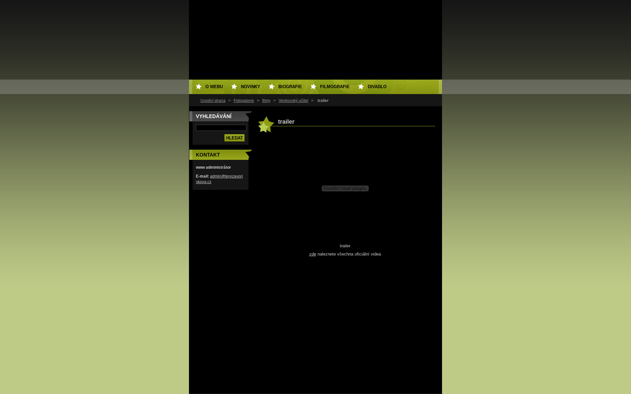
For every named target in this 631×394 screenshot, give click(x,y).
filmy (266, 101)
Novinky (250, 86)
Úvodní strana (212, 101)
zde (312, 254)
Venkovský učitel (293, 101)
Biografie (290, 86)
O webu (214, 86)
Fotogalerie (244, 101)
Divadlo (377, 86)
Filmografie (335, 86)
